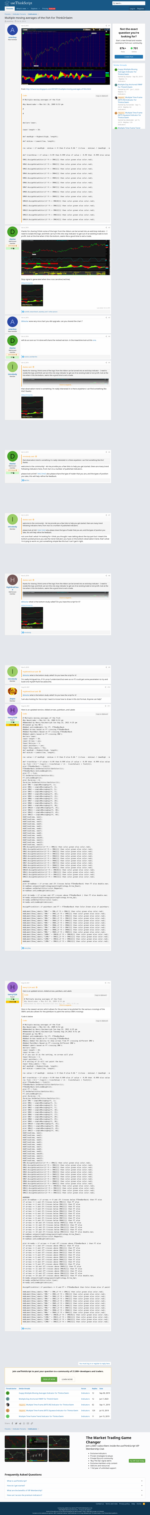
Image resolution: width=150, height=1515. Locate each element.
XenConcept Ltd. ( (95, 1511)
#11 (109, 706)
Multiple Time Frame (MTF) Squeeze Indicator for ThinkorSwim (48, 1410)
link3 (44, 474)
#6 (109, 452)
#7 (109, 515)
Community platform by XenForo (75, 1508)
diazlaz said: (27, 367)
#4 (109, 336)
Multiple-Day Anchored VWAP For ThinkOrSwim (38, 1399)
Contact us (100, 1504)
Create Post (129, 57)
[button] (27, 8)
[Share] (106, 25)
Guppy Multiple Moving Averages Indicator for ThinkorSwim (44, 1393)
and (30, 357)
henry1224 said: (29, 987)
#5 (109, 363)
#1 (109, 26)
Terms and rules (112, 1504)
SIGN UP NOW (49, 1379)
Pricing (45, 8)
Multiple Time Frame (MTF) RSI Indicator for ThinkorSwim (46, 1405)
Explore (34, 8)
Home (139, 1504)
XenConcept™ (78, 1511)
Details (102, 1511)
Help (133, 1504)
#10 (109, 687)
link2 (40, 474)
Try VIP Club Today (137, 1461)
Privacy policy (124, 1504)
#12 (109, 983)
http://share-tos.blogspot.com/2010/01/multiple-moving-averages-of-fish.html (58, 89)
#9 (109, 667)
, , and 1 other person (40, 312)
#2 (109, 227)
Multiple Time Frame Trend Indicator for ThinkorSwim (41, 1416)
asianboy (10, 21)
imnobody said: (28, 456)
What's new (21, 8)
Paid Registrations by (75, 1510)
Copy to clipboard (102, 96)
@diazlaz (25, 321)
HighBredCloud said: (30, 672)
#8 (109, 576)
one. (94, 340)
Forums (9, 8)
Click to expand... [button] (65, 385)
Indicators (85, 1393)
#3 (109, 317)
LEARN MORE (67, 1379)
